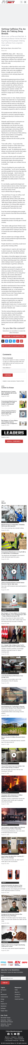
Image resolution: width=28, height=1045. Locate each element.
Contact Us (14, 1037)
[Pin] (17, 341)
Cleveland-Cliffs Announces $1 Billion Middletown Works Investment (11, 795)
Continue (8, 375)
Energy (4, 703)
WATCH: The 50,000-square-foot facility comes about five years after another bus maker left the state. (13, 919)
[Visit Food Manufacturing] (10, 962)
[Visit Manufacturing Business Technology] (17, 964)
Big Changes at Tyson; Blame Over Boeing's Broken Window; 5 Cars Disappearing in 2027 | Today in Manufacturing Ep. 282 (9, 422)
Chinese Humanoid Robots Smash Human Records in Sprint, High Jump (8, 412)
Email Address (7, 367)
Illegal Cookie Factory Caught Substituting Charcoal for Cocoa (13, 945)
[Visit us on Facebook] (8, 1034)
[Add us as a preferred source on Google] (21, 341)
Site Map (22, 1040)
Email (2, 975)
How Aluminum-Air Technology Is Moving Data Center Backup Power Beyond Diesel (13, 707)
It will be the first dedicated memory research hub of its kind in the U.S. (13, 741)
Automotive (5, 673)
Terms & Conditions (19, 1038)
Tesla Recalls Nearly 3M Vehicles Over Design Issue (12, 676)
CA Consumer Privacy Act (11, 1040)
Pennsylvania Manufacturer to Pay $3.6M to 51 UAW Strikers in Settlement (9, 403)
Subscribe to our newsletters (14, 336)
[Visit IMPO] (24, 962)
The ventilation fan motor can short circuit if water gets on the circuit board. (12, 860)
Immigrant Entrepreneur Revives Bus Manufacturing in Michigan (11, 915)
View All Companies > (14, 441)
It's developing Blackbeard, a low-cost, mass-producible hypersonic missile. (13, 831)
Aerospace (4, 824)
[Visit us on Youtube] (15, 1034)
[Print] (2, 341)
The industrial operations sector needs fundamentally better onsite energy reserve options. (12, 711)
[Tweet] (14, 341)
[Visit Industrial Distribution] (3, 964)
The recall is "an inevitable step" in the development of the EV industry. (11, 680)
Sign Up (5, 982)
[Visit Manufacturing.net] (10, 964)
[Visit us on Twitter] (12, 1034)
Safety (4, 882)
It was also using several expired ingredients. (13, 948)
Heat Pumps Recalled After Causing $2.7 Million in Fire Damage (12, 857)
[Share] (6, 341)
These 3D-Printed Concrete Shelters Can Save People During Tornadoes (13, 766)
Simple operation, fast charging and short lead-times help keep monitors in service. (13, 889)
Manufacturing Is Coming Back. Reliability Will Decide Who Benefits (9, 393)
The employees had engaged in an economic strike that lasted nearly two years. (12, 556)
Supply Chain (5, 642)
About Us (7, 1037)
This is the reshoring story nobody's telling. (12, 528)
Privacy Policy (9, 1038)
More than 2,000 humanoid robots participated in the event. (13, 586)
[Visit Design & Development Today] (3, 962)
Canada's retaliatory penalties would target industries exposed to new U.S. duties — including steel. (12, 650)
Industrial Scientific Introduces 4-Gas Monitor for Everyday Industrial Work (11, 886)
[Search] (21, 2)
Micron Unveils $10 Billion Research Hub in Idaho (13, 737)
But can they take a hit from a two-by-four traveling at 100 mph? (12, 770)
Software (4, 522)
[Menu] (25, 2)
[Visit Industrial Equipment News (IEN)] (17, 962)
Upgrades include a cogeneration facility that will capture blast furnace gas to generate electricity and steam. (12, 800)
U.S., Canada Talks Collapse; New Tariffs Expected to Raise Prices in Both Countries (13, 646)
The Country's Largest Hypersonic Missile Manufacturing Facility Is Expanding (13, 828)
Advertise (20, 1037)
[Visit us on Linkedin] (18, 1034)
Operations (5, 549)
